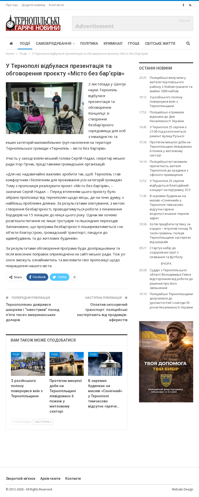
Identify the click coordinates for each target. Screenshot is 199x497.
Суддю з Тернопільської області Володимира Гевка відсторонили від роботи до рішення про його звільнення (171, 279)
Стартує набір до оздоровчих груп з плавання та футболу (166, 252)
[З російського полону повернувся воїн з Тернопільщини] (28, 364)
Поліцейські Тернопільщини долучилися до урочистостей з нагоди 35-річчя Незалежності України (171, 300)
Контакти (56, 5)
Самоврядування (53, 43)
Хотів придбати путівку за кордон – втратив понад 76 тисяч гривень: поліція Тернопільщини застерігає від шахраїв (171, 233)
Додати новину (33, 5)
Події (25, 43)
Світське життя (160, 43)
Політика (89, 43)
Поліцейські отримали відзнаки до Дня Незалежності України (167, 116)
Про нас (12, 5)
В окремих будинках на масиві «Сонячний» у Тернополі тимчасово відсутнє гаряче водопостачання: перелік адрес (169, 207)
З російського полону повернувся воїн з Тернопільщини (166, 101)
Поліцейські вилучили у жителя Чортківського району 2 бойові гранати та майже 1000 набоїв (171, 84)
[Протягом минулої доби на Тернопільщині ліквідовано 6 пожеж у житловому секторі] (67, 364)
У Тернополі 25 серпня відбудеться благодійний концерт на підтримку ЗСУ (170, 185)
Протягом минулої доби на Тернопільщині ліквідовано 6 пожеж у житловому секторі (171, 149)
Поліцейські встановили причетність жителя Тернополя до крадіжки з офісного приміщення (169, 168)
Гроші (133, 43)
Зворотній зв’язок (20, 478)
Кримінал (113, 43)
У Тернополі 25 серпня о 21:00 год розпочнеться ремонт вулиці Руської (168, 131)
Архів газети (50, 478)
